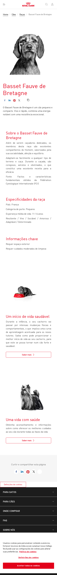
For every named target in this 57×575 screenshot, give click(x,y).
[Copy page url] (28, 100)
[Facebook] (5, 100)
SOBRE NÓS (9, 529)
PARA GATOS (9, 492)
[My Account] (53, 4)
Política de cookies (27, 551)
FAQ (5, 520)
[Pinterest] (14, 100)
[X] (19, 100)
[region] (28, 553)
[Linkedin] (9, 100)
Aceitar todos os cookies (28, 565)
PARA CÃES (9, 501)
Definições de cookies (13, 484)
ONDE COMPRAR (11, 510)
